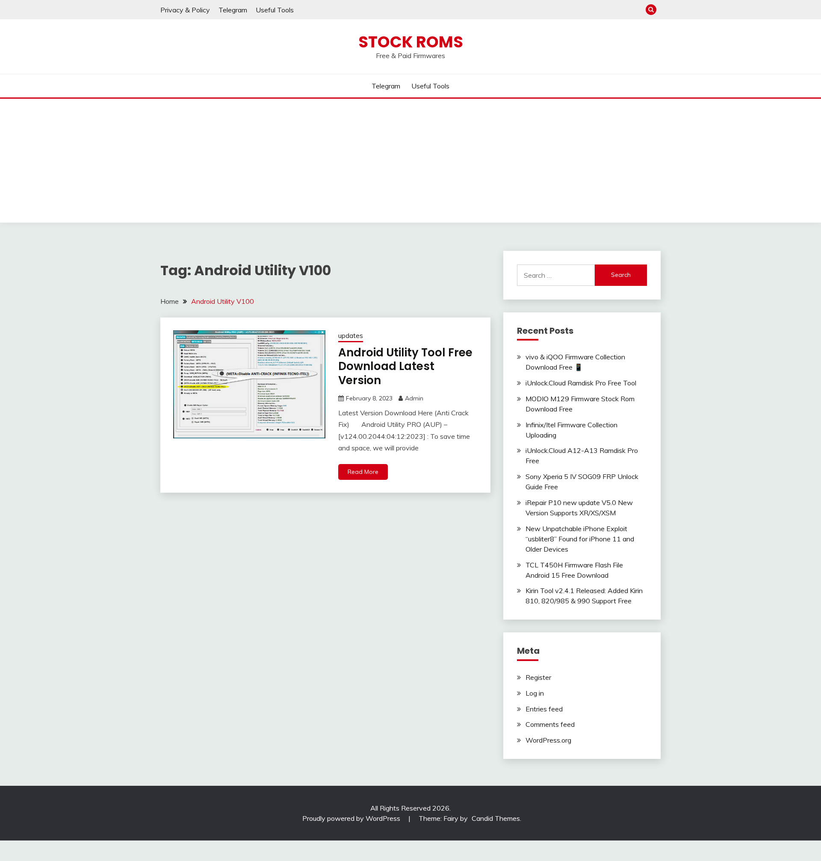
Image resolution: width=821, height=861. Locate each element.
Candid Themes (496, 818)
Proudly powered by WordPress (352, 818)
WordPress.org (548, 740)
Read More (363, 472)
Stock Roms (410, 42)
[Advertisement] (410, 163)
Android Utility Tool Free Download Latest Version (405, 366)
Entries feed (544, 709)
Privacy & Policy (185, 10)
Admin (414, 398)
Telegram (233, 10)
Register (538, 677)
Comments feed (550, 724)
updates (350, 336)
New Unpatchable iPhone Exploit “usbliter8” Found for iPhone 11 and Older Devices (580, 538)
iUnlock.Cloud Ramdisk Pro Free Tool (581, 383)
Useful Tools (275, 10)
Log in (535, 693)
